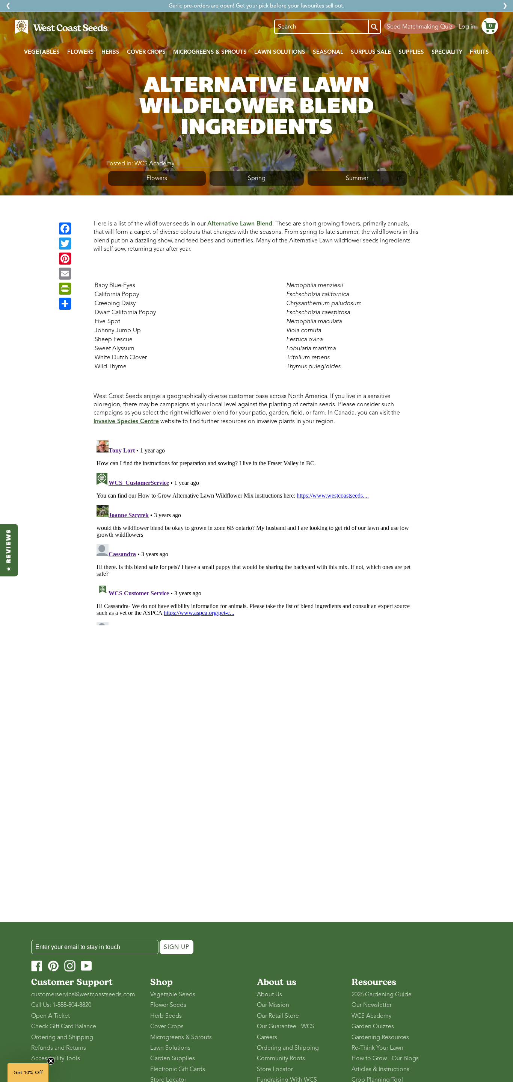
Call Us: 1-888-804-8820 (61, 1005)
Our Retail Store (278, 1016)
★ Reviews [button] (9, 550)
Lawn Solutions (170, 1048)
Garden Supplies (172, 1058)
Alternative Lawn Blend (239, 223)
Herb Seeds (166, 1016)
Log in (467, 26)
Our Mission (273, 1005)
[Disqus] (256, 531)
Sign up (176, 947)
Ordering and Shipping (62, 1037)
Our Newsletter (372, 1005)
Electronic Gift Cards (177, 1069)
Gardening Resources (380, 1037)
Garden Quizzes (373, 1026)
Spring (257, 178)
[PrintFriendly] (64, 288)
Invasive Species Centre (126, 421)
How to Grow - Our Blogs (385, 1058)
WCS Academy (154, 163)
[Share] (64, 303)
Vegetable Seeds (172, 994)
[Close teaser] (50, 1061)
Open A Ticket (50, 1016)
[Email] (64, 273)
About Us (269, 994)
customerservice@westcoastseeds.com (83, 994)
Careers (267, 1037)
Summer (357, 178)
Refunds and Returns (58, 1048)
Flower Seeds (168, 1005)
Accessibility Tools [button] (55, 1058)
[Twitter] (64, 243)
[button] (489, 26)
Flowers (156, 178)
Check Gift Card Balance (63, 1026)
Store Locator (275, 1069)
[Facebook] (64, 228)
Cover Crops (167, 1026)
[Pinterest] (64, 258)
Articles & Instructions (380, 1069)
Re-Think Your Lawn (377, 1048)
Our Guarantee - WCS (285, 1026)
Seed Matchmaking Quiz (420, 26)
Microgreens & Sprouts (181, 1037)
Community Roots (281, 1058)
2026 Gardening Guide (382, 994)
